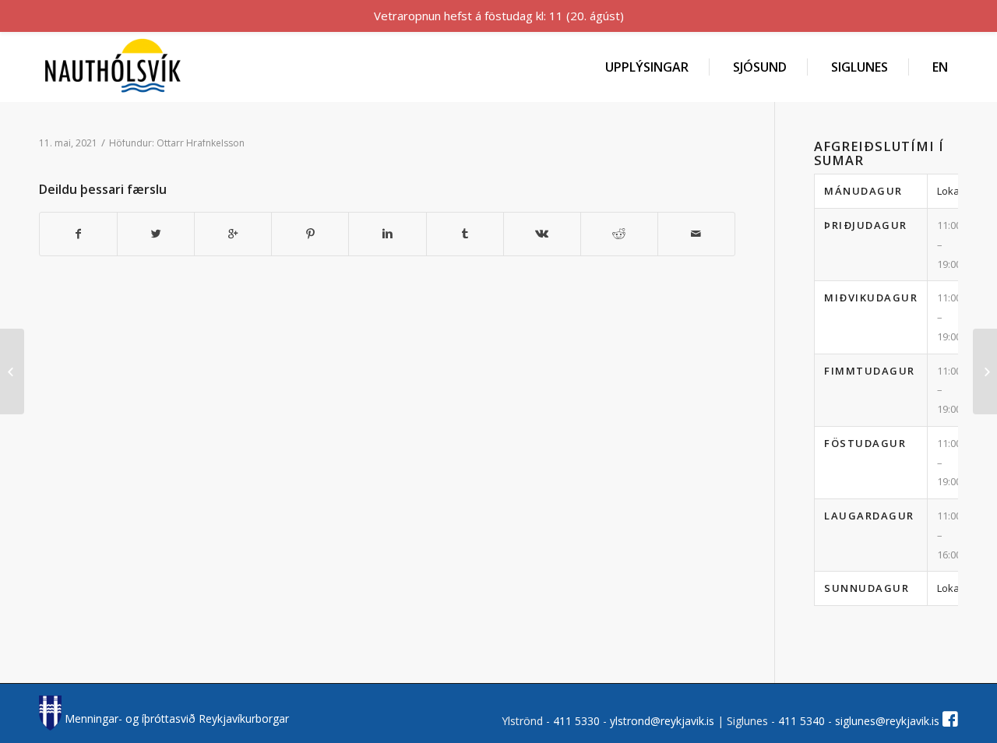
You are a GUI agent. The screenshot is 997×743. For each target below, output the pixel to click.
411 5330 (578, 720)
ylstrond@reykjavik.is (662, 720)
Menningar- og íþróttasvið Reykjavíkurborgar (175, 718)
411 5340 (803, 720)
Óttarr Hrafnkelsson (201, 143)
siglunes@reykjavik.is (887, 720)
